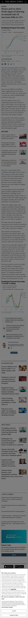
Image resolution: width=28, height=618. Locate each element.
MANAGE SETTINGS (14, 615)
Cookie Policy (13, 589)
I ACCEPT (14, 611)
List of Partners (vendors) (7, 607)
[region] (14, 593)
